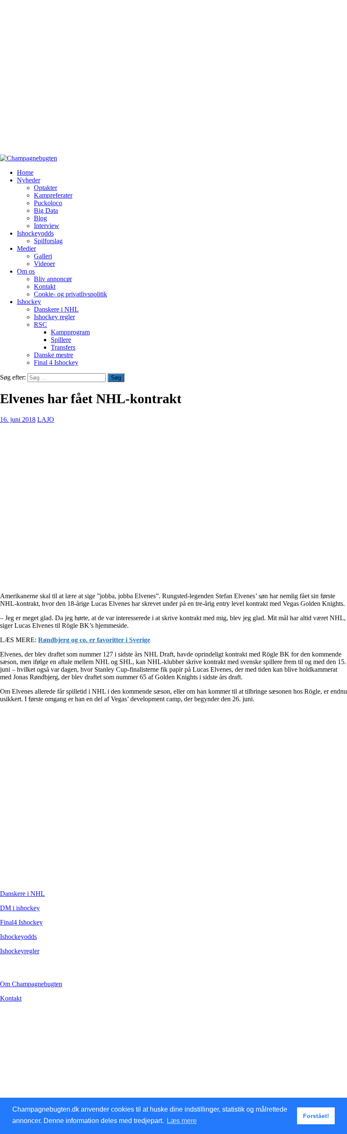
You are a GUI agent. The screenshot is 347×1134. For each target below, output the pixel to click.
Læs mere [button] (182, 1120)
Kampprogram (70, 332)
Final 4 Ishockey (56, 362)
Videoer (44, 263)
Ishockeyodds (35, 233)
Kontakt (44, 286)
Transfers (63, 347)
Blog (40, 218)
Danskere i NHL (56, 309)
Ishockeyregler (19, 951)
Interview (46, 225)
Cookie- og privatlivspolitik (70, 294)
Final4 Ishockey (21, 922)
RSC (40, 324)
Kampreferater (53, 195)
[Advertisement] (173, 81)
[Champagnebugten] (28, 158)
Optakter (45, 187)
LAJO (45, 419)
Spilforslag (48, 240)
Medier (26, 248)
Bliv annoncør (53, 278)
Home (25, 172)
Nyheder (28, 180)
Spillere (61, 339)
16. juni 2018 (18, 419)
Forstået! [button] (316, 1115)
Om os (26, 271)
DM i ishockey (20, 908)
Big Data (46, 210)
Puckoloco (48, 202)
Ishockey (29, 301)
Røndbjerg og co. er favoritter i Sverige (94, 639)
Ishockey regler (54, 316)
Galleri (43, 256)
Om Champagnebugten (31, 984)
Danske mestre (53, 354)
